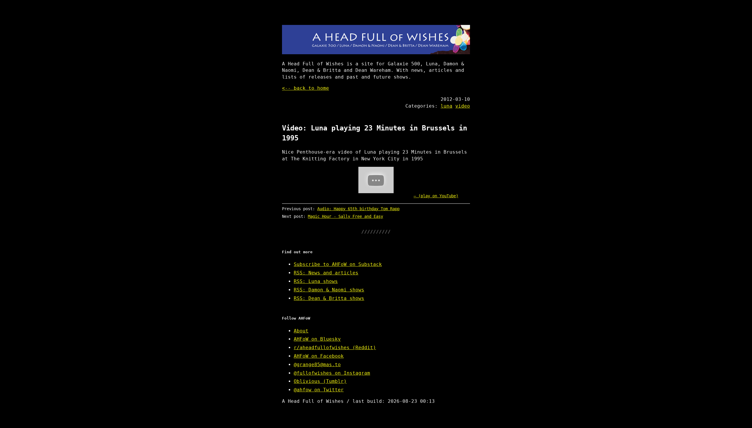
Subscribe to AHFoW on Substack (338, 264)
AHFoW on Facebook (319, 356)
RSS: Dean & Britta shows (329, 298)
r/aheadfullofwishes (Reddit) (335, 347)
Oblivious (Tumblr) (320, 381)
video (462, 106)
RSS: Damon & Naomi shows (329, 290)
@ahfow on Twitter (319, 390)
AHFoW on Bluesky (317, 339)
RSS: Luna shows (316, 281)
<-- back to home (305, 88)
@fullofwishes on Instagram (332, 373)
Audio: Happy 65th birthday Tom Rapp (358, 208)
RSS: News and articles (326, 273)
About (301, 331)
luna (446, 106)
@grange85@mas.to (317, 364)
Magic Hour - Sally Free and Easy (345, 216)
